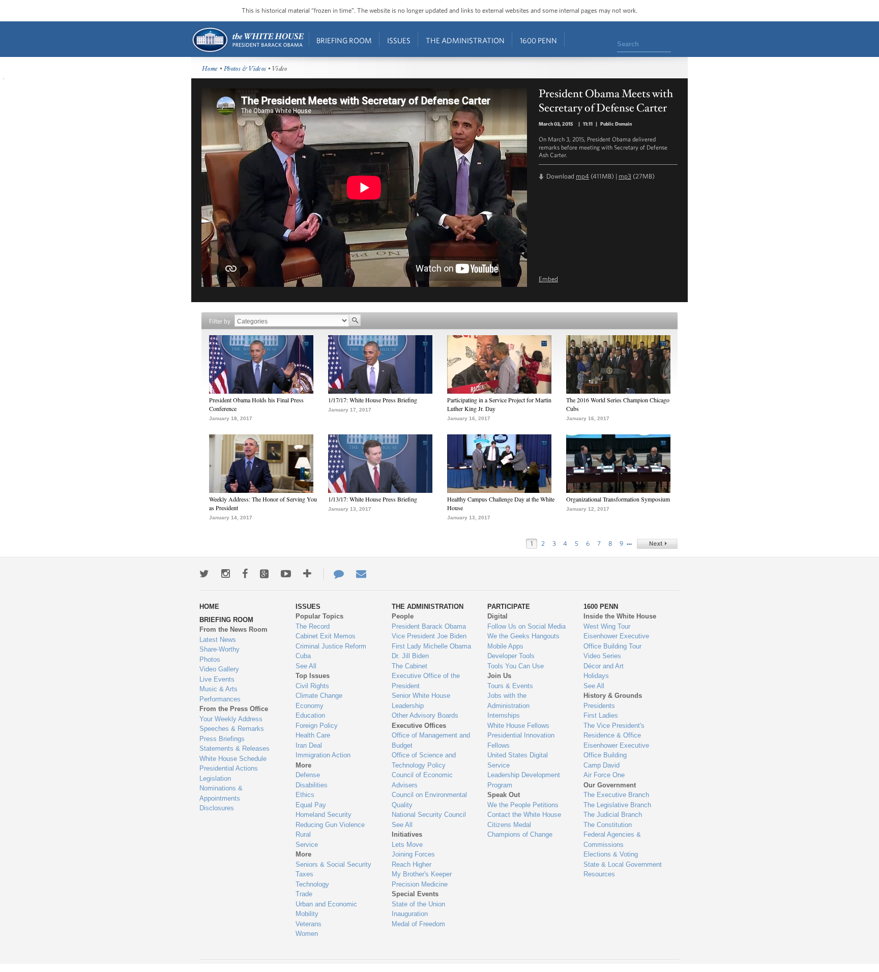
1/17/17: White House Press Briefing (372, 400)
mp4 (582, 176)
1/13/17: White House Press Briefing (372, 499)
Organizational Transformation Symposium (618, 499)
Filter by (219, 321)
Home (247, 39)
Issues (399, 40)
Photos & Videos (245, 69)
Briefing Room (344, 40)
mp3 (625, 176)
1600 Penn (538, 40)
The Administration (465, 40)
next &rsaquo (657, 544)
